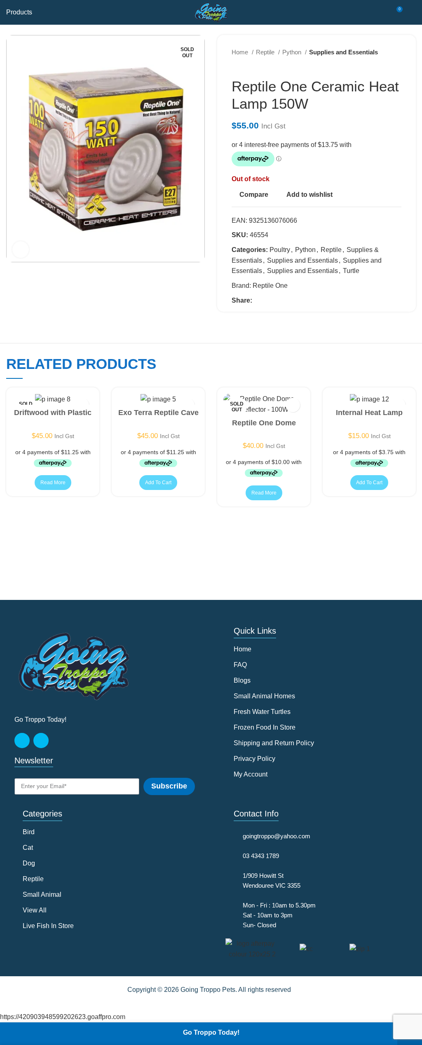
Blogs (242, 680)
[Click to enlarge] (20, 249)
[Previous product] (381, 65)
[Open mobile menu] (412, 12)
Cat (28, 847)
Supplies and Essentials (343, 52)
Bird (29, 831)
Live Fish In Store (48, 925)
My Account (250, 774)
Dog (29, 863)
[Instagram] (41, 740)
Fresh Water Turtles (262, 711)
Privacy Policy (254, 758)
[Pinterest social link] (278, 300)
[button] (158, 482)
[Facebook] (22, 740)
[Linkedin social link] (287, 300)
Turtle (351, 270)
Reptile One (270, 285)
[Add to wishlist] (293, 405)
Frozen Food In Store (264, 727)
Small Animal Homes (264, 696)
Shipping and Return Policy (274, 742)
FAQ (240, 664)
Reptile (266, 52)
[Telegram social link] (297, 300)
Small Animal (42, 894)
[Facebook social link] (259, 300)
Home (241, 52)
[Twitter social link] (268, 300)
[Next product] (397, 65)
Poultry (280, 249)
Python (292, 52)
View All (35, 910)
